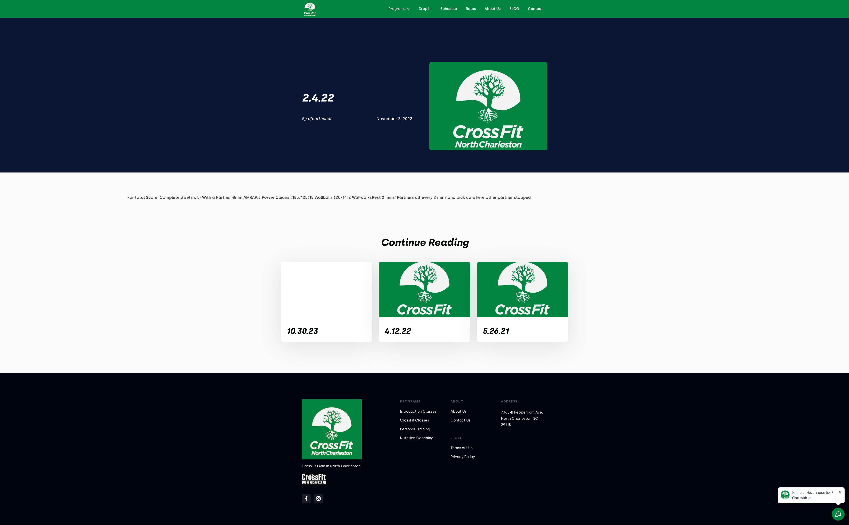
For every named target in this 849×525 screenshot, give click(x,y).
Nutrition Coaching (416, 438)
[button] (398, 8)
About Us (493, 9)
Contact (535, 9)
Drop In (425, 9)
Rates (471, 9)
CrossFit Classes (414, 420)
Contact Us (460, 420)
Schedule (448, 9)
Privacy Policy (463, 457)
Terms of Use (462, 448)
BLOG (514, 9)
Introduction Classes (418, 411)
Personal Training (415, 429)
